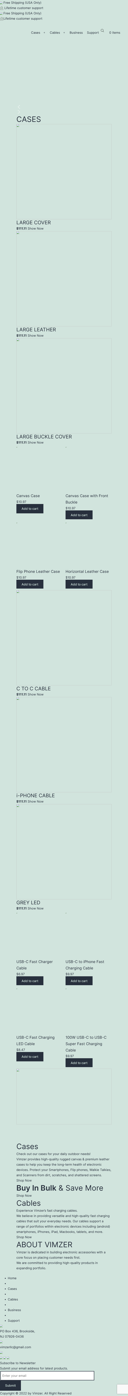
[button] (64, 106)
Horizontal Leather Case (87, 571)
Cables (55, 32)
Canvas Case (28, 496)
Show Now (36, 228)
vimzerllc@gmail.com (15, 1347)
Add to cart (30, 509)
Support (93, 32)
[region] (64, 85)
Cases (35, 32)
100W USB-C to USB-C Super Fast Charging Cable (86, 1043)
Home (12, 1278)
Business (76, 32)
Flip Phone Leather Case (38, 571)
